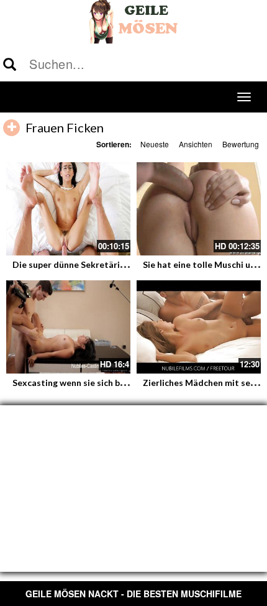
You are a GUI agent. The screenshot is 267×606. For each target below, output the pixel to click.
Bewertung (240, 144)
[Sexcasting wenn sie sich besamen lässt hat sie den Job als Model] (68, 327)
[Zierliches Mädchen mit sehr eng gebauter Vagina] (199, 327)
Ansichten (195, 144)
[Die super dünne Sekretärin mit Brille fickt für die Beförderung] (68, 208)
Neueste (154, 144)
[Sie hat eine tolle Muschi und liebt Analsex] (199, 208)
